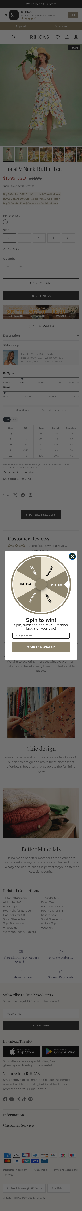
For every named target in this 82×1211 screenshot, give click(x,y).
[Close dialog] (72, 556)
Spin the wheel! (41, 647)
